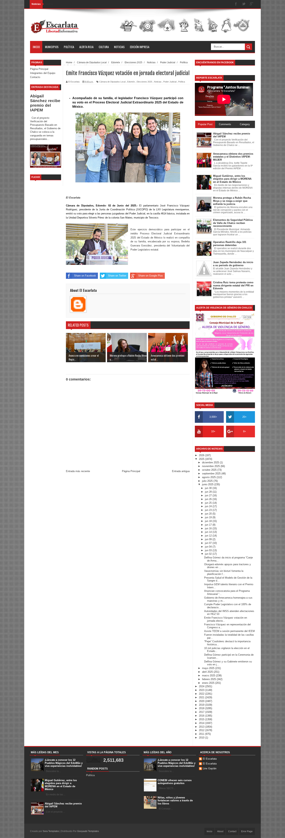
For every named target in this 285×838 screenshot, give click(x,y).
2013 (202, 726)
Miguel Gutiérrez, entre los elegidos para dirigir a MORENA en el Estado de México (61, 785)
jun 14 (208, 531)
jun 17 (208, 524)
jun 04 (208, 546)
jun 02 (208, 553)
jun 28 (208, 491)
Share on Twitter (117, 275)
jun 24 (208, 506)
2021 (202, 697)
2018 (202, 708)
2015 (202, 719)
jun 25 (208, 502)
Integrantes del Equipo (42, 73)
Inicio (36, 47)
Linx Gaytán (209, 768)
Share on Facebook (85, 275)
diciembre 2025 (211, 462)
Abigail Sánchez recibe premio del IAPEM (45, 103)
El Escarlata (210, 758)
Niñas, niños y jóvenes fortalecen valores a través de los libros (175, 800)
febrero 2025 (209, 679)
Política (69, 47)
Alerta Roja (86, 47)
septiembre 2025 (211, 473)
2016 (202, 715)
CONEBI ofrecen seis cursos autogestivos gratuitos (175, 782)
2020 (202, 701)
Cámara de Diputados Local (112, 82)
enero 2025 (208, 682)
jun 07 (208, 543)
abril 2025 (208, 671)
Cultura (104, 47)
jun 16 (208, 528)
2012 (202, 730)
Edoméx (131, 82)
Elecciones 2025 (144, 82)
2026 (202, 455)
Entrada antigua (181, 471)
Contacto (35, 77)
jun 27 (208, 495)
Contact (232, 831)
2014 (202, 723)
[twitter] (244, 4)
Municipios (52, 47)
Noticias (119, 47)
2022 (202, 693)
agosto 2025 (209, 477)
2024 (202, 686)
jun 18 (208, 521)
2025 (202, 459)
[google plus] (251, 4)
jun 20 (208, 513)
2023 (202, 690)
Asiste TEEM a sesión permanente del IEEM (229, 631)
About (220, 831)
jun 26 (208, 499)
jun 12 (208, 535)
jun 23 (208, 510)
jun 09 (208, 539)
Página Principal (39, 69)
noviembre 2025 (211, 466)
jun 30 (208, 488)
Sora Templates (51, 831)
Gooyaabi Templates (88, 831)
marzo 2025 (209, 675)
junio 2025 (208, 484)
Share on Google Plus (150, 275)
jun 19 (208, 517)
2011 (202, 733)
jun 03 (208, 550)
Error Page (247, 831)
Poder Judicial (169, 82)
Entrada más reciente (78, 471)
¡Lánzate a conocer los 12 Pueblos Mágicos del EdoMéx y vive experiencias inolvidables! (64, 762)
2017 (202, 712)
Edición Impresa (139, 47)
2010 (202, 737)
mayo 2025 (208, 668)
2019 (202, 704)
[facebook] (236, 4)
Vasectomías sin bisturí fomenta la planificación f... (223, 572)
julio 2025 (207, 480)
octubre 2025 (209, 469)
